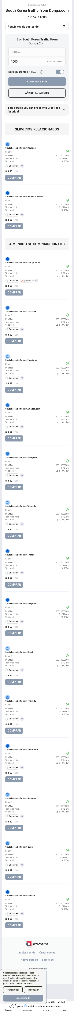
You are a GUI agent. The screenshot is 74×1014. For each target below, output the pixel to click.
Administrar (13, 989)
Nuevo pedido (29, 959)
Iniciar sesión (26, 952)
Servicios (48, 959)
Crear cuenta (47, 952)
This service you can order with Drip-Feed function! (34, 109)
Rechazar (33, 989)
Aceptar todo (23, 998)
